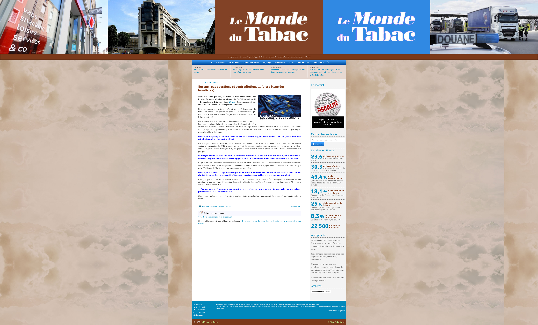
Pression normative (251, 62)
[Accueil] (211, 62)
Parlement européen (225, 206)
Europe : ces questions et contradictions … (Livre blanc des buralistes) (241, 88)
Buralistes (205, 206)
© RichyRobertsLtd (336, 322)
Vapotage (267, 62)
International (303, 62)
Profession (220, 62)
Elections (213, 206)
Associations (279, 62)
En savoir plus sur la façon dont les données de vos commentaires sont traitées (249, 222)
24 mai (232, 101)
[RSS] (328, 62)
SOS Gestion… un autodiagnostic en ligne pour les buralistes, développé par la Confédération (326, 72)
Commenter (295, 206)
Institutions (234, 62)
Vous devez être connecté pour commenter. (215, 216)
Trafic (291, 62)
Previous (307, 106)
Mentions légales (336, 311)
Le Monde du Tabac (209, 322)
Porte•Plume (198, 304)
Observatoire (318, 62)
